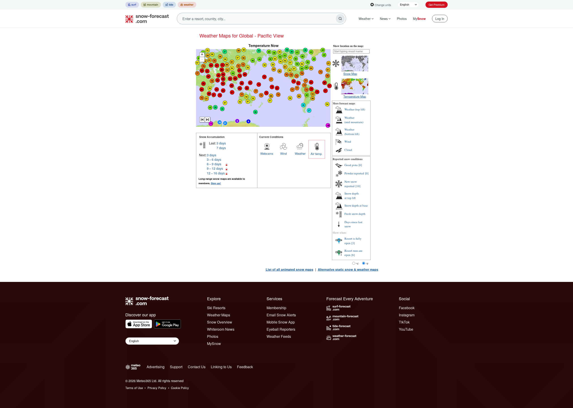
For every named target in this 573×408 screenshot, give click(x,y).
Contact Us (196, 366)
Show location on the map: (348, 46)
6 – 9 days (214, 164)
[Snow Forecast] (145, 18)
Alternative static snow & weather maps (348, 269)
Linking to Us (221, 366)
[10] (357, 186)
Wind (283, 153)
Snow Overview (219, 322)
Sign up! (216, 183)
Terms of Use (134, 388)
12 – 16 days (216, 173)
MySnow (214, 343)
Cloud (348, 150)
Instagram (407, 314)
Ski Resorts (216, 307)
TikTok (404, 322)
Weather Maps (218, 314)
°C (357, 263)
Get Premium (437, 4)
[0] (360, 165)
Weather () (354, 109)
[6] (353, 255)
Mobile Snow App (281, 322)
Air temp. (317, 154)
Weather (365, 18)
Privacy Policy (157, 388)
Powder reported (354, 173)
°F (367, 263)
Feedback (245, 366)
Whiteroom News (220, 329)
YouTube (406, 329)
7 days (221, 148)
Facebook (407, 307)
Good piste (351, 165)
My (419, 18)
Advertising (156, 366)
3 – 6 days (214, 159)
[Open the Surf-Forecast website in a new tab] (132, 5)
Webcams (266, 153)
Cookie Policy (180, 388)
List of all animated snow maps (289, 269)
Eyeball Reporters (281, 329)
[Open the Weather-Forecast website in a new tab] (187, 5)
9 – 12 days (215, 168)
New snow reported (350, 184)
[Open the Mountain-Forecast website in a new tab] (151, 5)
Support (176, 366)
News (384, 18)
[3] (353, 243)
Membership (276, 307)
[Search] (340, 18)
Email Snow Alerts (281, 314)
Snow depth (351, 195)
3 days (221, 143)
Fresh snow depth (355, 214)
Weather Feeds (279, 336)
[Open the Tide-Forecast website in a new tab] (169, 5)
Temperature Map (354, 96)
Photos (402, 18)
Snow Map (350, 74)
